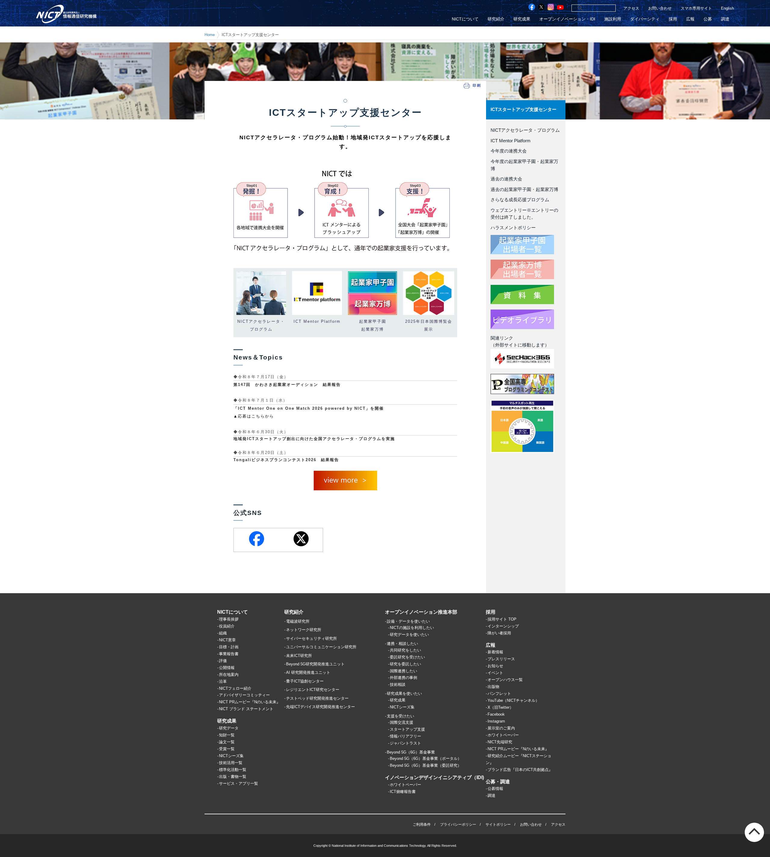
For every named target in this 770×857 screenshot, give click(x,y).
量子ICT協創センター (305, 681)
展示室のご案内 (501, 728)
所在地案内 (229, 674)
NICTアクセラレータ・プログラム (525, 130)
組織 (223, 633)
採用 (673, 19)
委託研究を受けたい (407, 657)
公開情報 (227, 667)
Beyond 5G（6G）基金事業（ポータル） (425, 758)
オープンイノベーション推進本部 (421, 612)
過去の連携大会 (506, 179)
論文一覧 (227, 742)
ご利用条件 (422, 824)
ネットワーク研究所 (303, 629)
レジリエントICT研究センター (312, 689)
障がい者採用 (499, 633)
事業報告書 (229, 654)
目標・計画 (229, 647)
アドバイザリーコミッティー (244, 695)
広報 (690, 19)
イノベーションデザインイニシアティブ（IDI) (434, 777)
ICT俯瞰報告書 (403, 791)
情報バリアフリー (405, 736)
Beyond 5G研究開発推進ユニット (315, 664)
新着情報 (495, 652)
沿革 (223, 681)
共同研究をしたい (405, 650)
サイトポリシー (498, 824)
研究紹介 (496, 19)
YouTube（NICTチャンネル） (513, 700)
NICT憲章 (227, 640)
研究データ (229, 728)
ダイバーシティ (645, 19)
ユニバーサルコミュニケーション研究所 (321, 647)
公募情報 (495, 788)
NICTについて (465, 19)
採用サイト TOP (502, 619)
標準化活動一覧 (232, 769)
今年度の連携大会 (509, 151)
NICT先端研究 (500, 742)
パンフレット (499, 693)
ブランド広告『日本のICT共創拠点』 (520, 769)
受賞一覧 (227, 749)
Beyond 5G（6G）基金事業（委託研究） (425, 765)
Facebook (496, 714)
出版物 (493, 686)
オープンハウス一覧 (505, 679)
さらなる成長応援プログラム (520, 199)
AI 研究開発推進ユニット (308, 672)
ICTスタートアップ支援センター (523, 109)
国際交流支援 (401, 722)
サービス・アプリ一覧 (238, 783)
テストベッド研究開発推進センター (317, 698)
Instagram (496, 721)
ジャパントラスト (405, 743)
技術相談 (397, 684)
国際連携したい (403, 671)
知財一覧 (227, 735)
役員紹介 (227, 626)
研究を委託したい (405, 664)
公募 (708, 19)
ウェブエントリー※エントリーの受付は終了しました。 (524, 214)
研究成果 (521, 19)
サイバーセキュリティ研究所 (311, 638)
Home (210, 34)
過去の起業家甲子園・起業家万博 (524, 189)
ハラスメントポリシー (513, 227)
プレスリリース (501, 659)
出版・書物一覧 (232, 776)
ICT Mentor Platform (511, 140)
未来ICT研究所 (299, 655)
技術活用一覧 (230, 762)
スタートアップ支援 (407, 729)
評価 (223, 660)
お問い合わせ (660, 8)
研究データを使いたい (409, 634)
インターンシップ (503, 626)
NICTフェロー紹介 (235, 688)
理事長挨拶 (229, 619)
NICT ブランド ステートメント (246, 709)
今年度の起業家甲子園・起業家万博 (524, 165)
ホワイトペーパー (405, 784)
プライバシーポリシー (458, 824)
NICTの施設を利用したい (412, 627)
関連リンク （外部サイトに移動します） (520, 342)
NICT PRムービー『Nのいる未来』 (249, 702)
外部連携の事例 (403, 677)
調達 (725, 19)
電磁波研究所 (298, 621)
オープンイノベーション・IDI (567, 19)
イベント (495, 672)
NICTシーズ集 (231, 756)
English (727, 8)
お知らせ (495, 666)
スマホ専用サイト (696, 8)
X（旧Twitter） (500, 707)
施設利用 (612, 19)
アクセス (631, 8)
